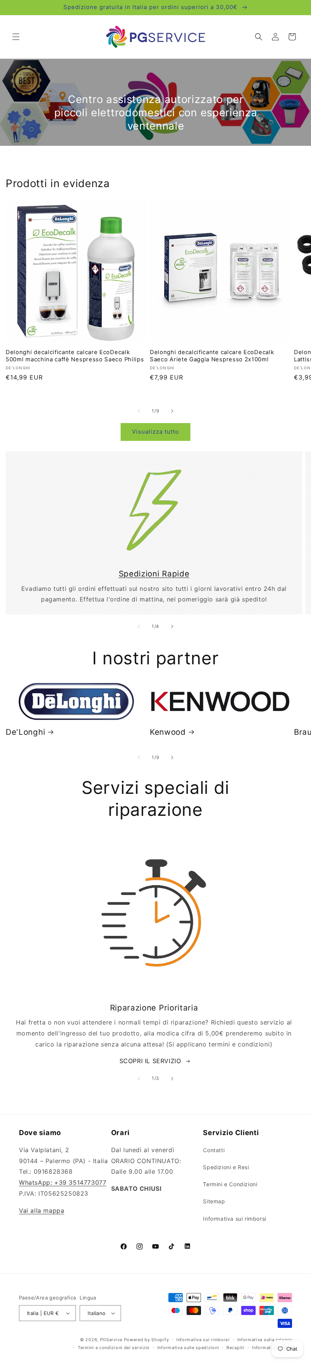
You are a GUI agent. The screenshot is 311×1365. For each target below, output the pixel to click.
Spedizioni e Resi (226, 1167)
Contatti (214, 1150)
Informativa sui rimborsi (234, 1218)
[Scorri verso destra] (172, 411)
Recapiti (235, 1347)
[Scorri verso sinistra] (138, 411)
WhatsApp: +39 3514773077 (62, 1182)
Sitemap (214, 1201)
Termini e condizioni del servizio (114, 1347)
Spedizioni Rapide (154, 573)
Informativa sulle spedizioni (188, 1347)
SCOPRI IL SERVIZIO (150, 1061)
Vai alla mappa (41, 1210)
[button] (16, 36)
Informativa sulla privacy (264, 1339)
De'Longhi (25, 732)
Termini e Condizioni (230, 1184)
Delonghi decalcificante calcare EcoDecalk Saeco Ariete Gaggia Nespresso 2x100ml (212, 356)
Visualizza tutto (155, 431)
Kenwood (168, 732)
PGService (111, 1339)
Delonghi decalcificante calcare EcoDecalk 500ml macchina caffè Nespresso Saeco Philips (75, 356)
